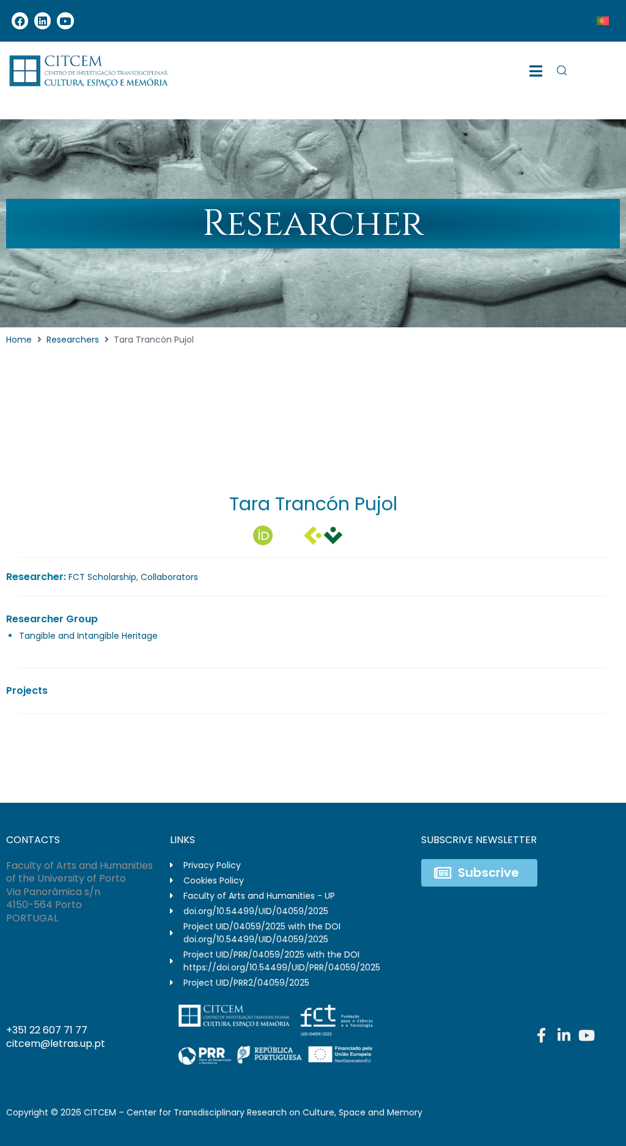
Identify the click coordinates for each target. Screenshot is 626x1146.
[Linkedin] (42, 20)
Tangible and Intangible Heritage (88, 636)
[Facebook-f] (541, 1035)
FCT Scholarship (102, 577)
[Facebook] (20, 20)
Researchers (72, 339)
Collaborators (169, 577)
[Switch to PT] (603, 21)
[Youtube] (65, 20)
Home (19, 339)
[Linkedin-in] (564, 1035)
